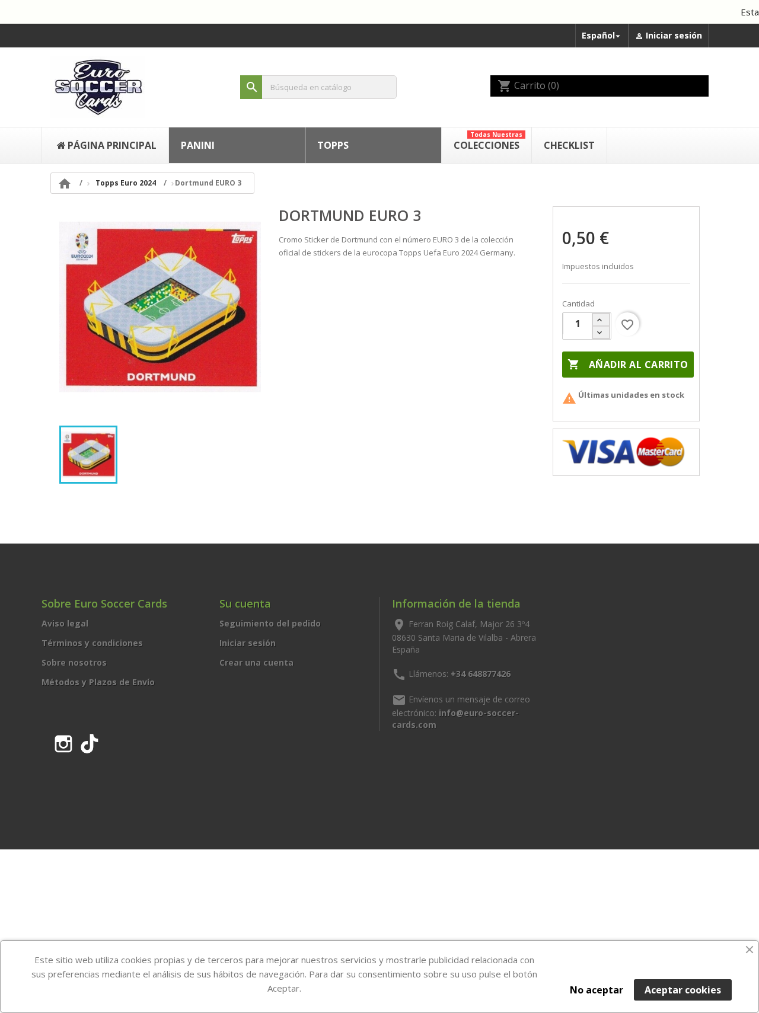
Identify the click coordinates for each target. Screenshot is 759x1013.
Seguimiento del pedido (270, 623)
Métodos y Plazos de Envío (98, 682)
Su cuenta (245, 603)
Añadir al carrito (627, 364)
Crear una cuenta (256, 662)
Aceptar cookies (683, 989)
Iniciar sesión (247, 642)
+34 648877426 (481, 673)
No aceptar (596, 989)
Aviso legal (65, 623)
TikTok (89, 741)
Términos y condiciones (92, 642)
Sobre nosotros (74, 662)
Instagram (63, 741)
